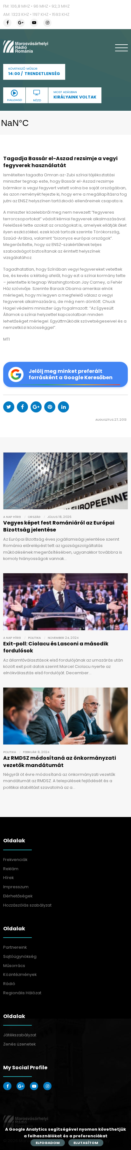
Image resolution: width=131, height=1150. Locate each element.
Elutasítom (85, 1142)
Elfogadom (48, 1142)
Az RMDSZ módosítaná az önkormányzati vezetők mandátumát (59, 761)
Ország (34, 517)
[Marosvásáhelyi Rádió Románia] (25, 46)
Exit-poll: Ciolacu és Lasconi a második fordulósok (55, 647)
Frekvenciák (15, 859)
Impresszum (16, 886)
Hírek (8, 877)
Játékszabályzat (19, 1035)
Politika (34, 638)
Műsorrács (14, 965)
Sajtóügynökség (20, 956)
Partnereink (15, 947)
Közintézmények (20, 974)
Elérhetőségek (17, 896)
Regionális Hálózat (22, 993)
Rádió (9, 983)
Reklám (10, 868)
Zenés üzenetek (19, 1044)
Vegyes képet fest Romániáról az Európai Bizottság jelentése (58, 526)
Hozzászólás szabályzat (27, 905)
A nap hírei (12, 517)
